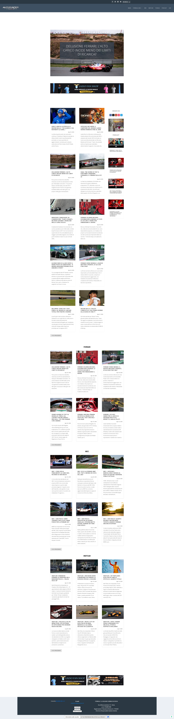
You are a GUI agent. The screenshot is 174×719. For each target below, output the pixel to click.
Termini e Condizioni (77, 711)
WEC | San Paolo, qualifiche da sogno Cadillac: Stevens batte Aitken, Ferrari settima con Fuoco (86, 522)
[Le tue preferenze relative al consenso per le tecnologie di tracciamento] (171, 716)
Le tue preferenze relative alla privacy (93, 717)
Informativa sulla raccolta (72, 717)
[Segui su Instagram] (119, 115)
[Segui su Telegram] (121, 115)
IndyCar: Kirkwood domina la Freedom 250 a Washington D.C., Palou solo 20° (61, 578)
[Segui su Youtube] (116, 115)
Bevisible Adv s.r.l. (60, 701)
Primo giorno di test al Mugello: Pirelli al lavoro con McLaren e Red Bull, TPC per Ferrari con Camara (61, 418)
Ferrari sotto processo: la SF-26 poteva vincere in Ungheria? (116, 171)
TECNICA (157, 8)
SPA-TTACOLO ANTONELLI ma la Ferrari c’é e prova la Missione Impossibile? (116, 192)
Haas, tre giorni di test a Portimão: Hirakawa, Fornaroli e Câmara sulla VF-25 (91, 174)
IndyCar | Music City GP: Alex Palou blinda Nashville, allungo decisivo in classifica (86, 624)
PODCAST (164, 8)
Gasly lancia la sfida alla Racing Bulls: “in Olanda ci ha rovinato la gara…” (63, 128)
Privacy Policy (77, 707)
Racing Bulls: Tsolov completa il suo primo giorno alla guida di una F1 (92, 310)
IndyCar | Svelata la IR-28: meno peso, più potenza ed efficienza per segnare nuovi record (61, 624)
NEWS (129, 8)
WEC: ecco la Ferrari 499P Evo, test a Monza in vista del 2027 (86, 473)
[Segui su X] (113, 115)
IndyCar (151, 8)
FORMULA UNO (137, 8)
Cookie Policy (77, 709)
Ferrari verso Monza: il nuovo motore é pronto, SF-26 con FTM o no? (92, 264)
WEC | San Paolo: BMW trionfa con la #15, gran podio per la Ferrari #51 (61, 520)
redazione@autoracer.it (77, 703)
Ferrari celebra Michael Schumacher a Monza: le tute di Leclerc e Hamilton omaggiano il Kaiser (91, 220)
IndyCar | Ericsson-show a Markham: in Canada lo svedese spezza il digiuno (86, 577)
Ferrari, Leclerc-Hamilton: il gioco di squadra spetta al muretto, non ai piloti (111, 417)
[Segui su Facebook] (110, 115)
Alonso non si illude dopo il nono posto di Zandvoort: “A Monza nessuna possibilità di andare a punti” (62, 265)
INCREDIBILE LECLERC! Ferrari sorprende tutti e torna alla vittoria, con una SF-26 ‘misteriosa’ (116, 214)
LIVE (170, 8)
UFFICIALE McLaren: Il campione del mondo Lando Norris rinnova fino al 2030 (91, 128)
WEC (145, 8)
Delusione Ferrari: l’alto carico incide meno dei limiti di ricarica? (87, 50)
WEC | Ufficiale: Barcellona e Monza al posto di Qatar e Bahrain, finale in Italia (112, 474)
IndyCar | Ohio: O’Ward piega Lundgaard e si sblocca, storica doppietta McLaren (111, 624)
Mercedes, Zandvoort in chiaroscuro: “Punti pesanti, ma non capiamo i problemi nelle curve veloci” (62, 220)
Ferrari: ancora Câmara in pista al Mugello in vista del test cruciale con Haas (86, 417)
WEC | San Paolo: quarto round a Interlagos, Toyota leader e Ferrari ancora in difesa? (112, 521)
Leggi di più (87, 62)
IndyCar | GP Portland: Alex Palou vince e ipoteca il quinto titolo (112, 577)
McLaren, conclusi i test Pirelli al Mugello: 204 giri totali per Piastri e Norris (61, 310)
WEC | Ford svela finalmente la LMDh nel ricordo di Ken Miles (60, 473)
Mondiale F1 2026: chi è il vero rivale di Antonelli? (116, 151)
